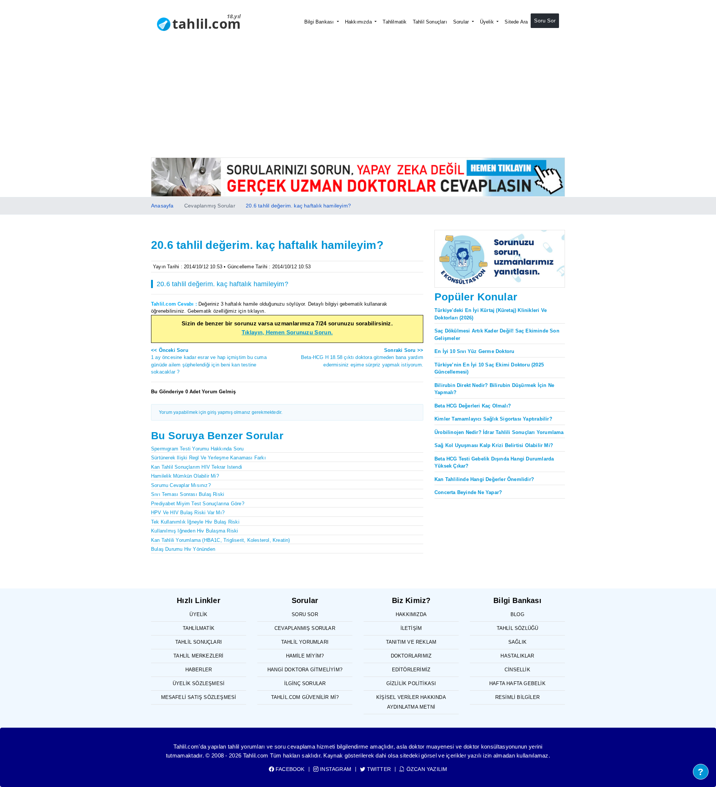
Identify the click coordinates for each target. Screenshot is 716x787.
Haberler (198, 669)
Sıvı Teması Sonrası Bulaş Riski (187, 494)
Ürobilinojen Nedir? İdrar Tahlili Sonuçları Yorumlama (499, 432)
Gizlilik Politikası (411, 683)
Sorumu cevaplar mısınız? (181, 485)
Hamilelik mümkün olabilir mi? (185, 476)
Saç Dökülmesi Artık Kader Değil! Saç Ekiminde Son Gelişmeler (496, 334)
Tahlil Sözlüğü (517, 628)
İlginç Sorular (305, 683)
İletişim (411, 628)
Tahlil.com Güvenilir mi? (305, 697)
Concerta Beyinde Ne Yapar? (468, 492)
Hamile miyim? (305, 656)
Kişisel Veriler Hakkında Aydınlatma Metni (411, 702)
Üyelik (487, 22)
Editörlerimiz (411, 669)
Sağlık (517, 642)
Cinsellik (517, 669)
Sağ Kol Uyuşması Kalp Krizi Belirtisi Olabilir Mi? (493, 445)
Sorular (462, 22)
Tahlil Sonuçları (430, 22)
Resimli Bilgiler (517, 697)
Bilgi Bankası (320, 22)
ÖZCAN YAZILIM (426, 769)
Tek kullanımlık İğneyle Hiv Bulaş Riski (195, 522)
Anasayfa (162, 206)
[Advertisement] (358, 101)
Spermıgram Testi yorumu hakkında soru (197, 449)
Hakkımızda (359, 22)
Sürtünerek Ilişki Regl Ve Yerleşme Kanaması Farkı (208, 457)
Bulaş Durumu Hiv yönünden (183, 549)
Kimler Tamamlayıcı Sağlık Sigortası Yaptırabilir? (493, 419)
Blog (517, 614)
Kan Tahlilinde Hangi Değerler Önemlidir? (484, 479)
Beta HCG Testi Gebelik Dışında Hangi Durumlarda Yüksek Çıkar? (494, 462)
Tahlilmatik (394, 22)
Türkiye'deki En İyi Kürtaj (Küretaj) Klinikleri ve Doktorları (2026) (490, 314)
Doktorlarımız (411, 656)
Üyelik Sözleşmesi (198, 683)
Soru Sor (545, 21)
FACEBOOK (289, 769)
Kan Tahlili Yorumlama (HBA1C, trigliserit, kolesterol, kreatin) (220, 540)
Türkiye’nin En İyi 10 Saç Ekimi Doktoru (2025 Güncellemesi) (489, 368)
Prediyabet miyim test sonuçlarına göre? (197, 503)
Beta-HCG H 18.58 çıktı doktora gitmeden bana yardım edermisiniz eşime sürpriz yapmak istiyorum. (362, 357)
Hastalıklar (517, 656)
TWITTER (378, 769)
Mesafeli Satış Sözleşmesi (198, 697)
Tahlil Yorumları (305, 642)
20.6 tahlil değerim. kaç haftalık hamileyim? (298, 206)
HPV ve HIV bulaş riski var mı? (187, 512)
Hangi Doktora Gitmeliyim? (304, 669)
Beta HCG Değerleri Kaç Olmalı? (472, 406)
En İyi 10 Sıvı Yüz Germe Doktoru (474, 351)
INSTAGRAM (334, 769)
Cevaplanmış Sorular (304, 628)
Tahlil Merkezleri (198, 656)
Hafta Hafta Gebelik (517, 683)
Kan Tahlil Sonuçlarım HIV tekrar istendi (196, 467)
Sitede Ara (516, 22)
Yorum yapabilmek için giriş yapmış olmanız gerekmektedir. (220, 412)
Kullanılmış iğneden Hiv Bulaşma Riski (194, 531)
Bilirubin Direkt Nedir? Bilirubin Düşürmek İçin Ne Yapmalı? (494, 389)
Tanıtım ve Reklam (411, 642)
